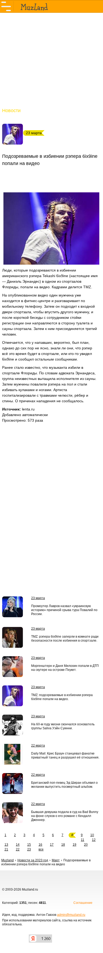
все (41, 849)
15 (29, 844)
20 (86, 844)
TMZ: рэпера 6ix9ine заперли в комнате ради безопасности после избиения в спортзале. (65, 638)
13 (6, 844)
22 (18, 849)
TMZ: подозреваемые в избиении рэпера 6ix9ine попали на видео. (62, 697)
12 (94, 840)
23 (29, 849)
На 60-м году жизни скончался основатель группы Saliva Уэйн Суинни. (63, 726)
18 (63, 844)
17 (52, 844)
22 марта (38, 745)
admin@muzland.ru (71, 915)
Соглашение (82, 903)
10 (92, 835)
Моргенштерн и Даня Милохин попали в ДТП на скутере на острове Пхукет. (65, 668)
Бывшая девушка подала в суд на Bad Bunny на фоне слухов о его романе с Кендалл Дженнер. (64, 816)
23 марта (38, 598)
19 (74, 844)
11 (82, 840)
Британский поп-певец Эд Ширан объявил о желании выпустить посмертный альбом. (64, 785)
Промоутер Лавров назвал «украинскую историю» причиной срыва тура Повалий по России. (64, 610)
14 (18, 844)
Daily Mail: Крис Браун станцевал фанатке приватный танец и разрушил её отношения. (65, 755)
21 (6, 849)
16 (40, 844)
